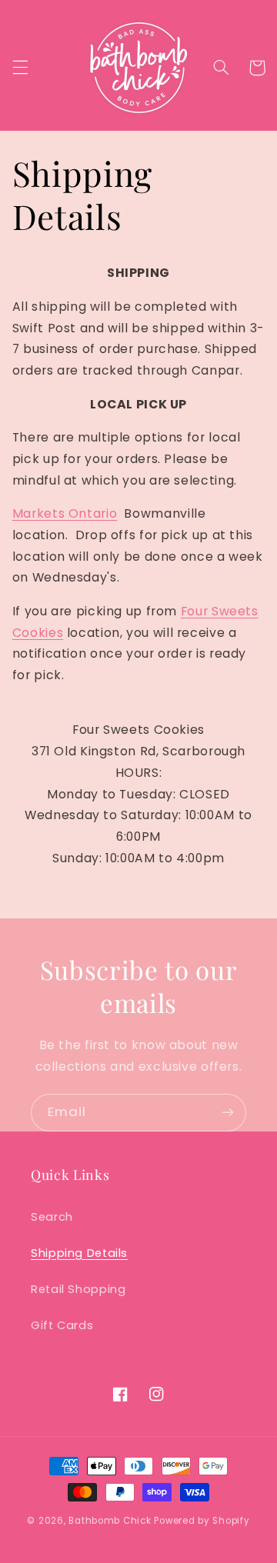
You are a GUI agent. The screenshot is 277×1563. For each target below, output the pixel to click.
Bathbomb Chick (109, 1521)
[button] (20, 67)
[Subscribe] (227, 1112)
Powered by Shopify (201, 1521)
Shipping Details (79, 1253)
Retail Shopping (78, 1289)
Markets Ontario (64, 513)
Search (52, 1217)
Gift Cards (62, 1325)
